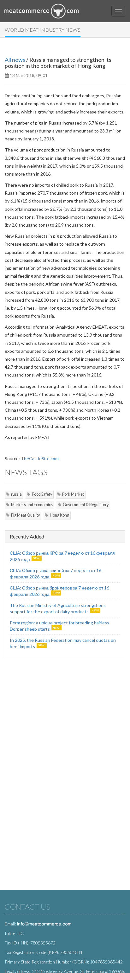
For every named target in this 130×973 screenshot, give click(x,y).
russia (16, 494)
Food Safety (42, 494)
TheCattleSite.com (40, 458)
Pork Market (73, 494)
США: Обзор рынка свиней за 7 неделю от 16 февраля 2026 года (55, 573)
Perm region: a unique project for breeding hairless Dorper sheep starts (59, 626)
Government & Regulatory (86, 504)
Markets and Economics (32, 504)
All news (15, 59)
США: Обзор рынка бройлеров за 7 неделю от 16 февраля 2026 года (59, 591)
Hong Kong (59, 515)
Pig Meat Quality (25, 515)
